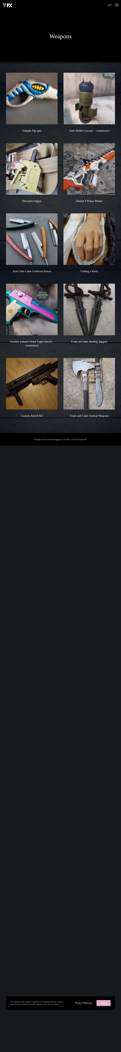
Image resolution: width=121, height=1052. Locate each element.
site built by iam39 (79, 439)
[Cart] (108, 5)
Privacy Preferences (84, 1003)
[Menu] (115, 5)
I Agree (103, 1003)
